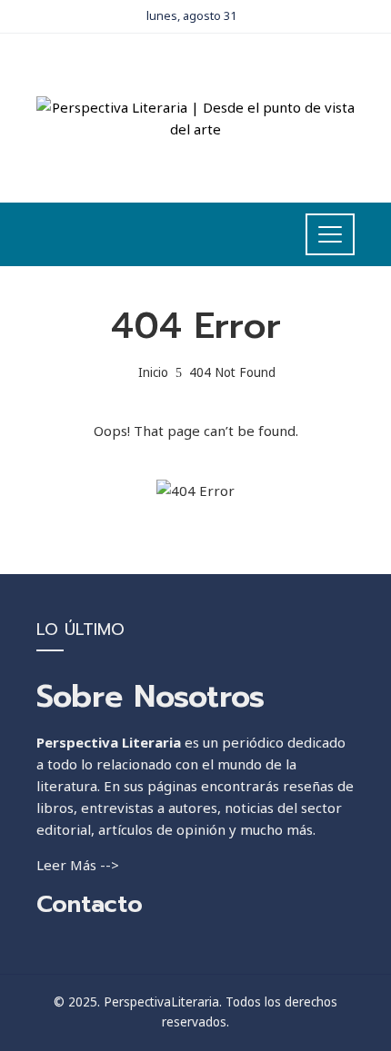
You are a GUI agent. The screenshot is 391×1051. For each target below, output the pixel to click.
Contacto (89, 904)
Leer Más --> (77, 865)
